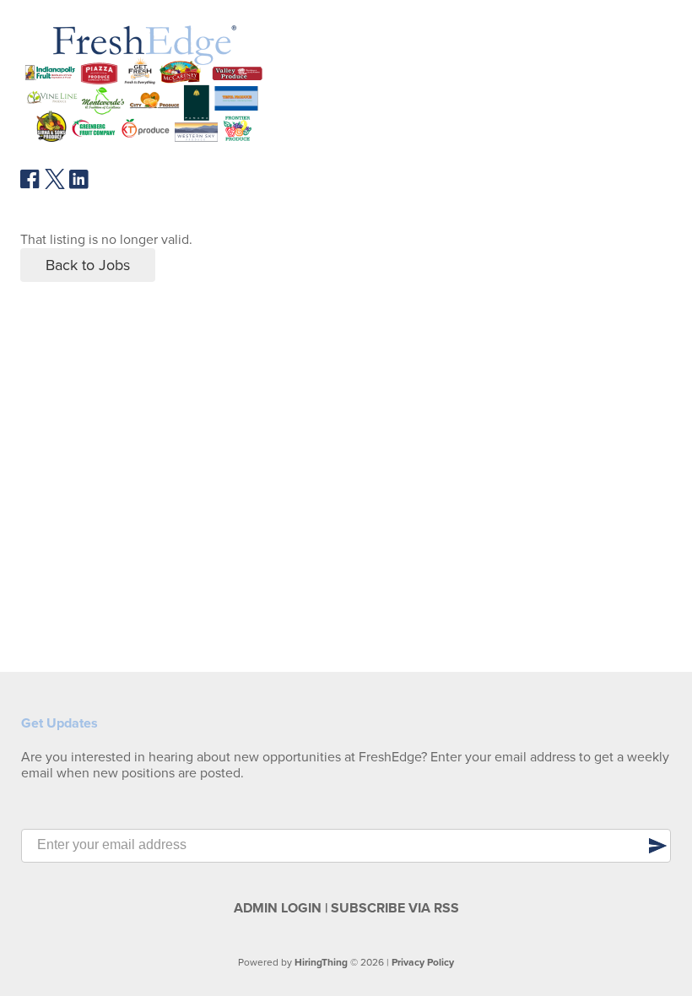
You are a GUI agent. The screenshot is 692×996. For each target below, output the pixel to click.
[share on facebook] (30, 184)
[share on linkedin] (79, 185)
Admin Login (278, 908)
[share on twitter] (55, 184)
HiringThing (321, 962)
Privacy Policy (423, 962)
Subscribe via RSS (395, 908)
